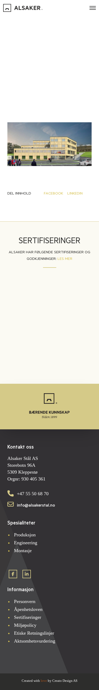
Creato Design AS (64, 681)
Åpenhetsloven (28, 609)
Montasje (23, 550)
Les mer (65, 259)
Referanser (49, 35)
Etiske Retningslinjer (34, 633)
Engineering (25, 542)
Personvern (24, 601)
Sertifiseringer (27, 617)
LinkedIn (75, 193)
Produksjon (25, 534)
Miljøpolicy (26, 625)
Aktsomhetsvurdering (34, 641)
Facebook (53, 193)
